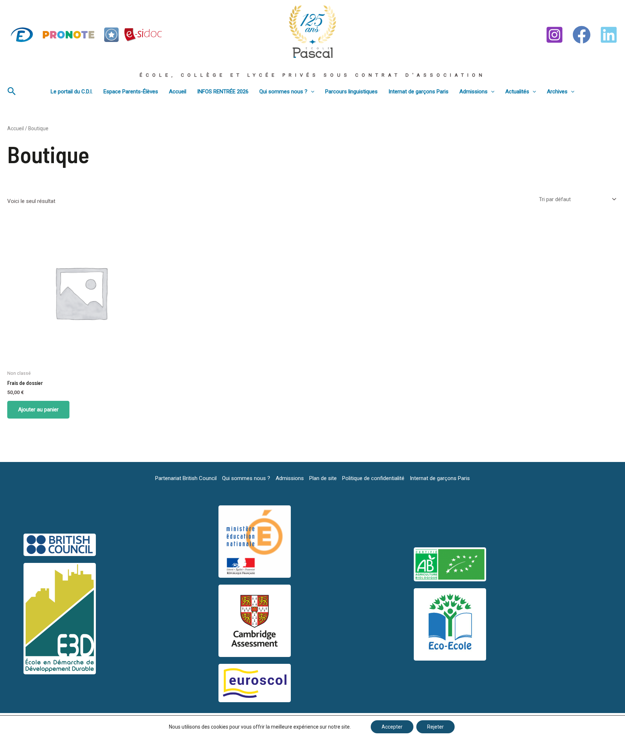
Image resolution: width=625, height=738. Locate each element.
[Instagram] (554, 35)
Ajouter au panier (38, 409)
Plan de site (323, 478)
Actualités (517, 91)
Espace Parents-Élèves (130, 91)
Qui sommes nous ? (283, 91)
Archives (557, 91)
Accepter (392, 727)
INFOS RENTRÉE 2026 (222, 91)
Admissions (473, 91)
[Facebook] (582, 35)
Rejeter (435, 727)
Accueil (177, 91)
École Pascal (304, 61)
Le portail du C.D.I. (72, 91)
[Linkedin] (609, 35)
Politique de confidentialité (373, 478)
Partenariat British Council (186, 478)
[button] (11, 91)
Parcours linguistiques (351, 91)
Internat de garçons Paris (418, 91)
